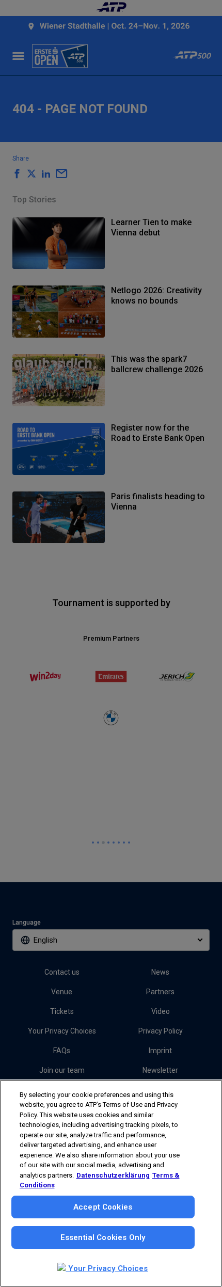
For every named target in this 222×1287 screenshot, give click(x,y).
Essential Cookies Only (102, 1237)
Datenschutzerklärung (113, 1175)
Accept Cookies (102, 1207)
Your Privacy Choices (107, 1268)
